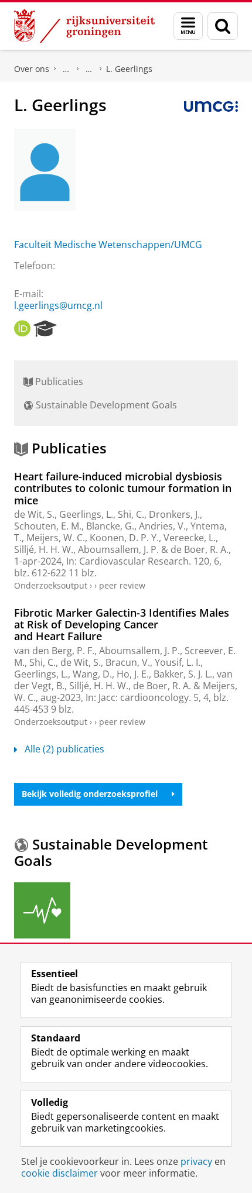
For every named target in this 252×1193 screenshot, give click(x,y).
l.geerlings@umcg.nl (58, 305)
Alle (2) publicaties (64, 749)
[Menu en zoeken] (188, 26)
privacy (196, 1161)
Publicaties (58, 381)
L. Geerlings (129, 68)
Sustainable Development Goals (105, 404)
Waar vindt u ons (89, 69)
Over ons (31, 68)
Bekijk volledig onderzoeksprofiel (90, 793)
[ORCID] (22, 329)
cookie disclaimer (59, 1173)
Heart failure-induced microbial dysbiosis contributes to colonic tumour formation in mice (122, 488)
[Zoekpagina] (222, 26)
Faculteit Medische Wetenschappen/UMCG (108, 244)
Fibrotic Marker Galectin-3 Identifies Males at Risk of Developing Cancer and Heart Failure (121, 624)
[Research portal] (45, 329)
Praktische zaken (66, 69)
